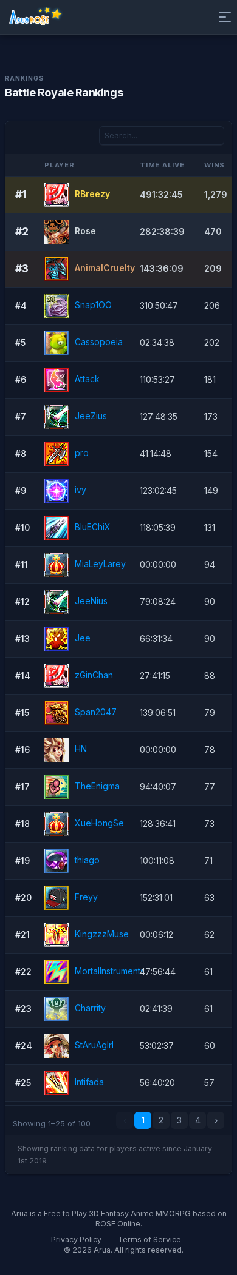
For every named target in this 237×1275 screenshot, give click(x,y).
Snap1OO (93, 304)
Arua (102, 1249)
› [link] (216, 1120)
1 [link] (143, 1120)
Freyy (86, 896)
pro (82, 452)
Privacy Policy (76, 1239)
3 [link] (179, 1120)
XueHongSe (99, 822)
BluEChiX (93, 526)
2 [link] (161, 1120)
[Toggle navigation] (222, 17)
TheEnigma (97, 785)
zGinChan (94, 674)
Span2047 (96, 711)
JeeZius (91, 415)
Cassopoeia (99, 341)
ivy (80, 489)
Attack (87, 378)
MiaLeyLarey (100, 563)
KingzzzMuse (102, 933)
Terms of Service (149, 1239)
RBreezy (92, 193)
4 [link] (198, 1120)
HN (81, 748)
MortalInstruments (110, 970)
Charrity (90, 1007)
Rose (85, 230)
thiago (87, 859)
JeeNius (91, 600)
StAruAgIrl (94, 1044)
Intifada (89, 1081)
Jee (83, 637)
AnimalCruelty (105, 267)
